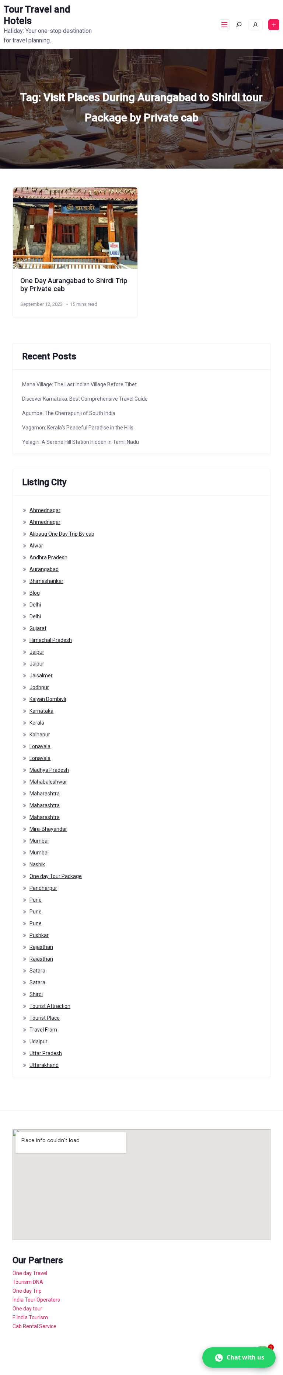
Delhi (35, 605)
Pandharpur (43, 888)
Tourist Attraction (49, 1006)
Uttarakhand (44, 1065)
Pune (35, 900)
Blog (34, 593)
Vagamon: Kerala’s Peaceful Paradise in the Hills (77, 428)
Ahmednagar (44, 510)
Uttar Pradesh (45, 1053)
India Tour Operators (36, 1300)
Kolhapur (39, 734)
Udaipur (38, 1041)
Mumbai (39, 841)
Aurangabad (44, 569)
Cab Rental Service (34, 1326)
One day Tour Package (55, 876)
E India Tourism (30, 1317)
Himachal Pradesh (50, 640)
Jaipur (36, 652)
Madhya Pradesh (49, 770)
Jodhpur (39, 687)
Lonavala (39, 746)
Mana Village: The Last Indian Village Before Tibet (79, 384)
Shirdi (36, 994)
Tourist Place (44, 1018)
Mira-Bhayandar (48, 829)
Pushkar (39, 935)
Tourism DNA (28, 1282)
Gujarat (37, 628)
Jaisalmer (41, 675)
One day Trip (27, 1291)
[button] (239, 1357)
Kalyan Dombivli (47, 699)
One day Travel (30, 1273)
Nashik (37, 864)
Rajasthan (41, 947)
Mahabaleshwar (48, 782)
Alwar (36, 546)
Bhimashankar (46, 581)
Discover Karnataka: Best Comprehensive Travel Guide (85, 399)
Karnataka (41, 711)
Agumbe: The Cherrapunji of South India (68, 413)
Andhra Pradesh (48, 557)
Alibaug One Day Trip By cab (61, 534)
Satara (37, 971)
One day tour (27, 1309)
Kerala (36, 723)
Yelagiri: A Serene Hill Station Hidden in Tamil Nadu (80, 442)
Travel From (43, 1030)
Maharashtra (44, 794)
